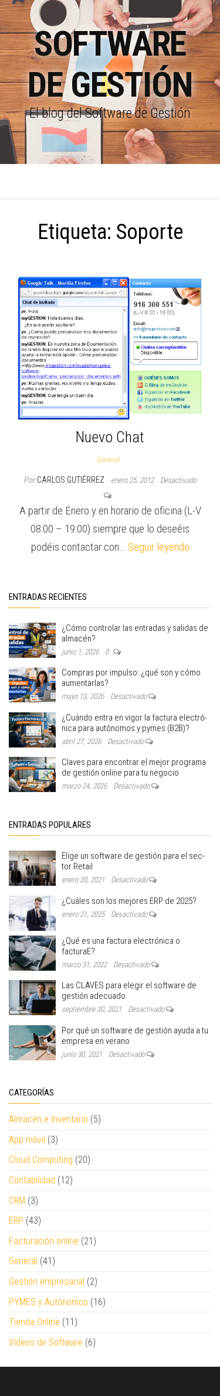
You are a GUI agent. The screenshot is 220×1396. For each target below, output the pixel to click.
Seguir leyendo (158, 547)
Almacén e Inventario (48, 1119)
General (107, 459)
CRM (17, 1200)
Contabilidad (32, 1180)
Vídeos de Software (46, 1342)
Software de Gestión (110, 64)
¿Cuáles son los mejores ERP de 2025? (129, 901)
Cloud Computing (41, 1159)
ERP (16, 1220)
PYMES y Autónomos (48, 1302)
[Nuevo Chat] (110, 347)
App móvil (27, 1139)
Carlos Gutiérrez (71, 479)
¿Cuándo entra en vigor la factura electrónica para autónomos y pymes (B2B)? (134, 722)
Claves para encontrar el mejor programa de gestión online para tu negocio (134, 767)
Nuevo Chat (110, 437)
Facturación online (44, 1241)
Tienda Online (34, 1321)
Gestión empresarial (46, 1281)
